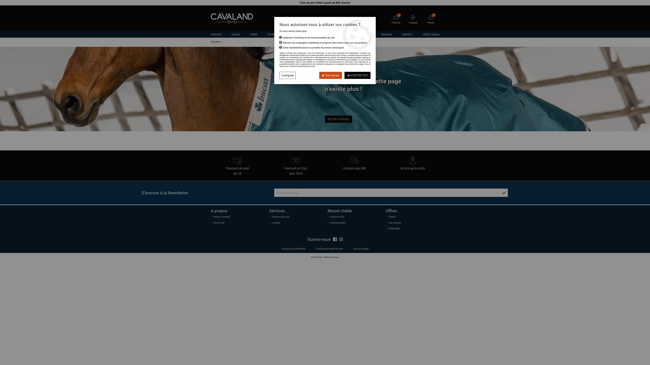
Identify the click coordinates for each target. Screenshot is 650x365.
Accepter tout (359, 75)
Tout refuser (331, 75)
